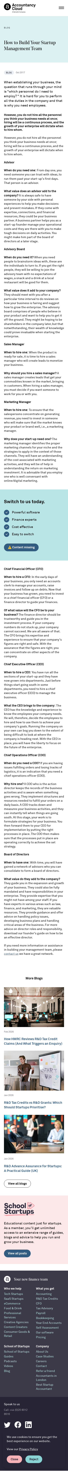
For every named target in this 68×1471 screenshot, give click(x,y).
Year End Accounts (49, 1323)
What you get (45, 1288)
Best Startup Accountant (44, 1387)
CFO (39, 1303)
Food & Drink (13, 1308)
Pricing (41, 1337)
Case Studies (45, 1356)
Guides (8, 1356)
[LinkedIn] (28, 1424)
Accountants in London (46, 1378)
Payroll (40, 1313)
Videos (8, 1366)
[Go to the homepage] (20, 8)
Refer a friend (45, 1371)
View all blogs (17, 1183)
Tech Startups (13, 1294)
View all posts (17, 1253)
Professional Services (12, 1315)
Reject (33, 1459)
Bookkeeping (45, 1318)
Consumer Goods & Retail (17, 1334)
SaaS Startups (13, 1299)
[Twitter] (7, 1424)
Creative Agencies (16, 1322)
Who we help (12, 1288)
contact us (11, 954)
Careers (41, 1361)
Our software (45, 1332)
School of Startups (17, 1346)
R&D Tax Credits (47, 1299)
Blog (7, 1371)
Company (42, 1346)
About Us (42, 1352)
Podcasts (10, 1361)
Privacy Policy (28, 1449)
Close (14, 1459)
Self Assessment (47, 1328)
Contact (41, 1366)
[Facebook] (18, 1424)
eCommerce (12, 1303)
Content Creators (15, 1327)
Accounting (44, 1294)
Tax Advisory (44, 1308)
